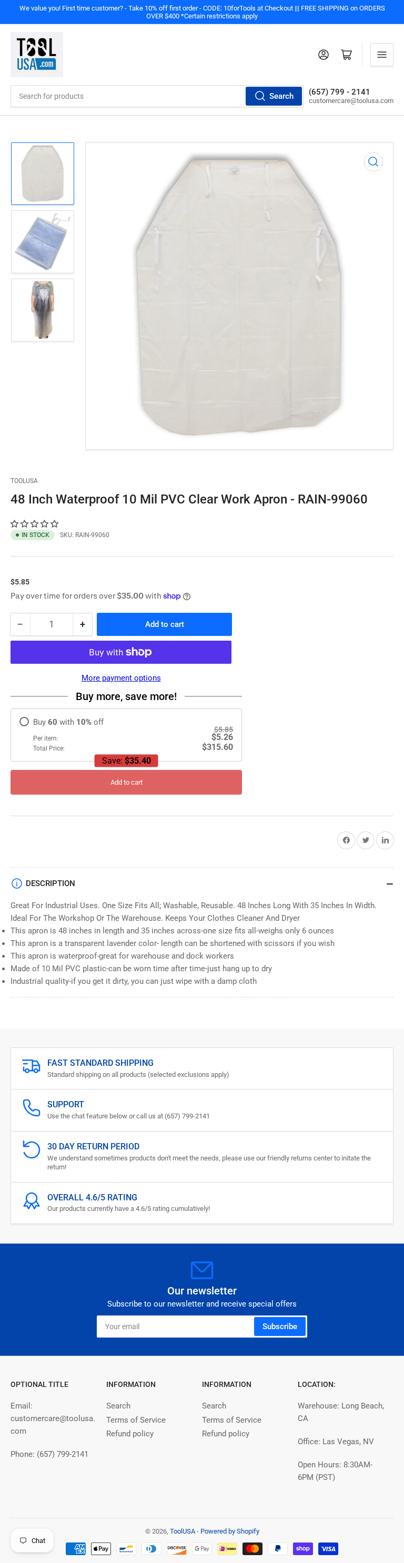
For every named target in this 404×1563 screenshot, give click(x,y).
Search (281, 96)
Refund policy (130, 1433)
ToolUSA (24, 481)
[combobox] (157, 96)
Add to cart (126, 782)
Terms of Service (136, 1420)
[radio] (126, 735)
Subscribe (279, 1326)
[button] (35, 524)
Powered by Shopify (229, 1531)
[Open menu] (381, 54)
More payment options (121, 678)
